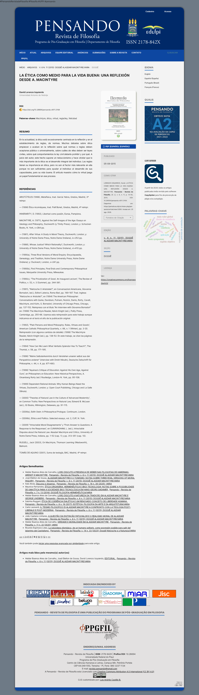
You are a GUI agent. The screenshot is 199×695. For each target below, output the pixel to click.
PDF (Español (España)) (117, 146)
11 (41, 537)
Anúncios (83, 52)
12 (44, 537)
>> (49, 537)
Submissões (99, 52)
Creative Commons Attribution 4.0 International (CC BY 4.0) (125, 671)
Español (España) (152, 78)
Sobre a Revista (118, 52)
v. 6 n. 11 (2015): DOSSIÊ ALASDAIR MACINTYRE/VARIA (64, 67)
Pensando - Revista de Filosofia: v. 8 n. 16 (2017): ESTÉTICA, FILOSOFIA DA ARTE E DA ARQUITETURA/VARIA (77, 504)
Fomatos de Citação (115, 217)
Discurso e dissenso (46, 483)
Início (22, 52)
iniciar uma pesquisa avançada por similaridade (61, 543)
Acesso (167, 11)
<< (20, 537)
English (147, 74)
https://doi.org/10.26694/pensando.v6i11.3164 (41, 110)
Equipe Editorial (64, 52)
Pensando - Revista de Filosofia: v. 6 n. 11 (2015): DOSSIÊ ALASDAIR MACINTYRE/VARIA (91, 475)
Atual (33, 52)
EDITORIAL (110, 558)
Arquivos (46, 52)
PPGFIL (24, 58)
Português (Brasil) (152, 83)
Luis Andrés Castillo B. (110, 679)
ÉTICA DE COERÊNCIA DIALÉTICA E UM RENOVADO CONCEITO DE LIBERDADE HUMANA (84, 501)
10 (39, 537)
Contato (136, 52)
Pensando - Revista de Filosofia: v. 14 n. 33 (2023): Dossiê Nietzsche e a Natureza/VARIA (93, 530)
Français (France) (152, 87)
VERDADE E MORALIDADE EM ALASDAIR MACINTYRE (83, 522)
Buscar (173, 52)
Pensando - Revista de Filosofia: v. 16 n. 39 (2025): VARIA (84, 483)
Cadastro (150, 11)
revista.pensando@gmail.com (103, 668)
